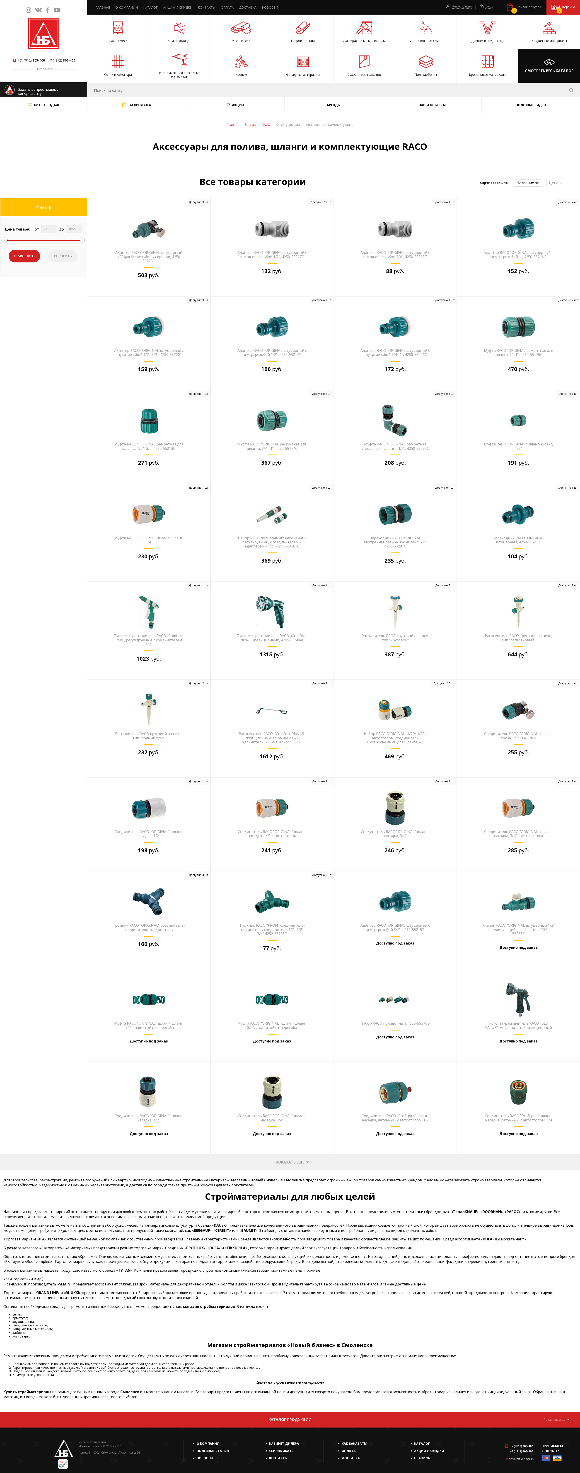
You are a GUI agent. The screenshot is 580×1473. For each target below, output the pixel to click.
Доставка (247, 7)
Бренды (334, 105)
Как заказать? (355, 1443)
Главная (103, 7)
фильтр (43, 207)
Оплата (227, 7)
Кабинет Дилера (284, 1443)
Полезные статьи (213, 1451)
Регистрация (461, 6)
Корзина (567, 8)
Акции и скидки (177, 7)
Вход (489, 6)
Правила (422, 1458)
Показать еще (290, 1162)
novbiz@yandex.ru (521, 1459)
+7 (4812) (31, 60)
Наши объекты (432, 105)
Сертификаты (281, 1451)
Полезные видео (531, 105)
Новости (270, 7)
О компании (126, 7)
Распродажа (139, 105)
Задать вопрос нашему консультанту (38, 91)
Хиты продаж (46, 105)
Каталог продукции (290, 1419)
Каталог (150, 7)
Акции (238, 105)
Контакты (206, 7)
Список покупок (527, 8)
